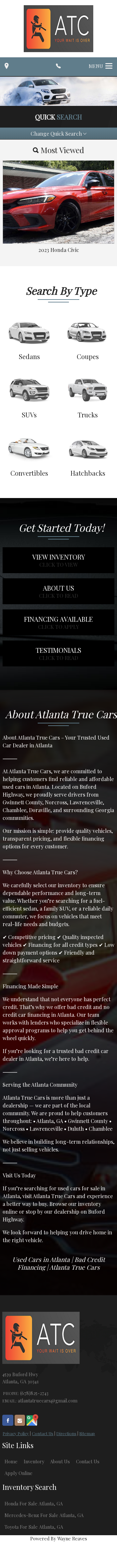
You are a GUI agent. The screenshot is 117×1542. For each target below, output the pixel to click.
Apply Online (18, 1473)
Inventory (34, 1461)
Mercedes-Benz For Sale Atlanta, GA (44, 1515)
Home (11, 1461)
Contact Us (42, 1433)
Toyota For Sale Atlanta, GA (34, 1527)
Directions (66, 1433)
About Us (60, 1461)
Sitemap (87, 1433)
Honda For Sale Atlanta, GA (34, 1503)
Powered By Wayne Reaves (58, 1538)
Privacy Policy (16, 1433)
